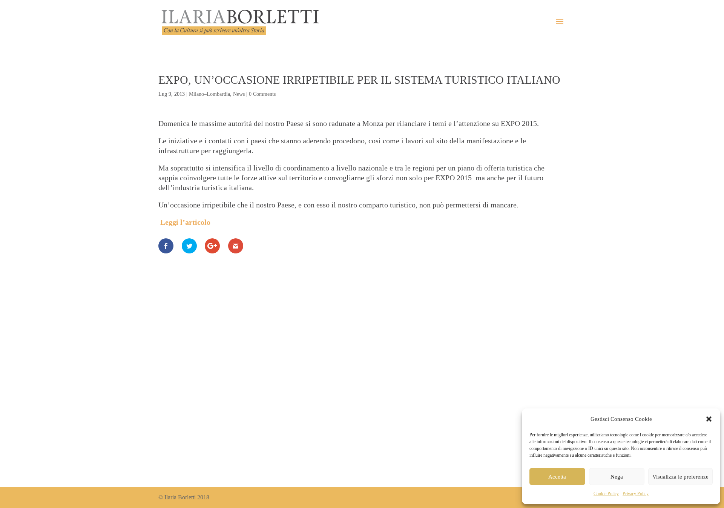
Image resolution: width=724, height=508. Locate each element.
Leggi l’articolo (185, 222)
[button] (709, 419)
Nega (616, 477)
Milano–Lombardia (209, 94)
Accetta (557, 477)
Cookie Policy (606, 493)
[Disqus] (362, 358)
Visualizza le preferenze (680, 477)
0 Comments (262, 94)
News (239, 94)
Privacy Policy (636, 493)
